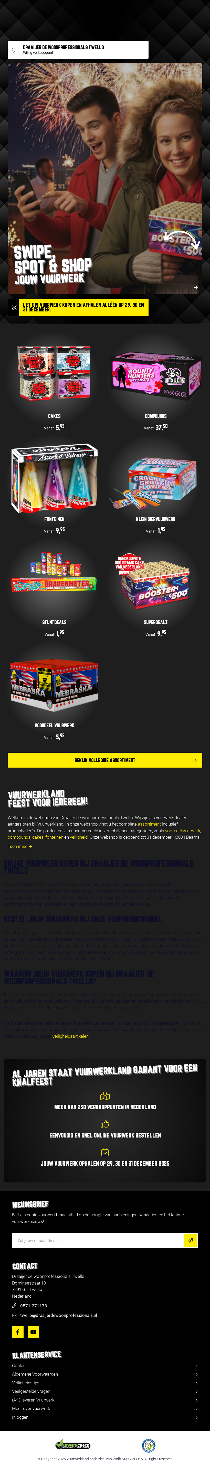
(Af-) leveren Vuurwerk (33, 1400)
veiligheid (79, 837)
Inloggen (20, 1417)
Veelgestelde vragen (31, 1391)
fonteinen (54, 837)
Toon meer (17, 846)
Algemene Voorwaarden (35, 1374)
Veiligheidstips (25, 1382)
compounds (19, 837)
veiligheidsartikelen (70, 1036)
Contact (19, 1365)
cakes (38, 837)
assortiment (149, 824)
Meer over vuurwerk (31, 1408)
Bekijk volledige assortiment (105, 760)
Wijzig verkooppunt (38, 53)
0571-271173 (33, 1305)
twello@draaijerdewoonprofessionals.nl (58, 1315)
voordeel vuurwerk (182, 830)
